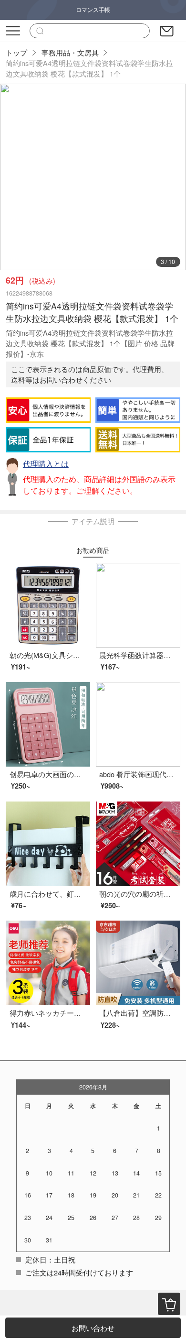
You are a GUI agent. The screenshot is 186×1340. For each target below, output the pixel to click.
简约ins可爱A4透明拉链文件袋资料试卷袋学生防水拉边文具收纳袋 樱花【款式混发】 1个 (89, 68)
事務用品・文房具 (70, 52)
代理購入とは (46, 463)
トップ (16, 52)
